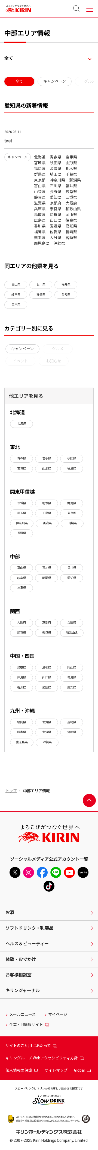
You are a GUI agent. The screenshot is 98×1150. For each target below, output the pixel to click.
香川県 (21, 687)
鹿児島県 (22, 742)
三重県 (15, 304)
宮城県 (21, 468)
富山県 (15, 284)
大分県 (46, 732)
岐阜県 (15, 294)
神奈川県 (22, 523)
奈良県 (46, 633)
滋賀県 (21, 633)
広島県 (21, 677)
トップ (11, 791)
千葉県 (46, 513)
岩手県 (46, 458)
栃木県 (46, 503)
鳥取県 (21, 667)
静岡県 (40, 294)
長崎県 (71, 722)
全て (8, 58)
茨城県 (21, 503)
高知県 (71, 687)
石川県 (40, 284)
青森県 (21, 458)
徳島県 (71, 677)
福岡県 (21, 722)
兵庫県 (71, 622)
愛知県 (66, 294)
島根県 (46, 667)
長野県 (21, 533)
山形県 (46, 468)
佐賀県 (46, 722)
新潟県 (47, 523)
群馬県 (71, 503)
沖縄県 (47, 742)
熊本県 (21, 732)
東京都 (71, 513)
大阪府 (21, 622)
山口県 (46, 677)
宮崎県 (71, 732)
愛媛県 (46, 687)
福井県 (66, 284)
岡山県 (71, 667)
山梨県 (72, 523)
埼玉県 (21, 513)
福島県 (71, 468)
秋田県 (71, 458)
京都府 (46, 622)
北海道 (21, 423)
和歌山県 (72, 633)
